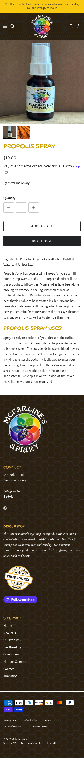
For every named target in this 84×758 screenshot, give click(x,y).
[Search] (14, 26)
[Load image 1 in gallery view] (42, 82)
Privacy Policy (10, 720)
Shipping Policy (50, 720)
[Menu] (4, 26)
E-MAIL (8, 496)
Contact (8, 669)
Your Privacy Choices (36, 726)
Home (7, 625)
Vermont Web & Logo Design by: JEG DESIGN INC (29, 743)
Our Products (12, 640)
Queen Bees (11, 654)
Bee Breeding (12, 647)
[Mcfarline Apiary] (42, 26)
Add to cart (42, 226)
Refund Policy (30, 720)
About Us (9, 633)
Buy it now (42, 241)
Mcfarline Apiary (19, 183)
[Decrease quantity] (8, 207)
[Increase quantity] (33, 207)
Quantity (9, 198)
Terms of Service (12, 726)
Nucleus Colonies (14, 661)
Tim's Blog (10, 676)
